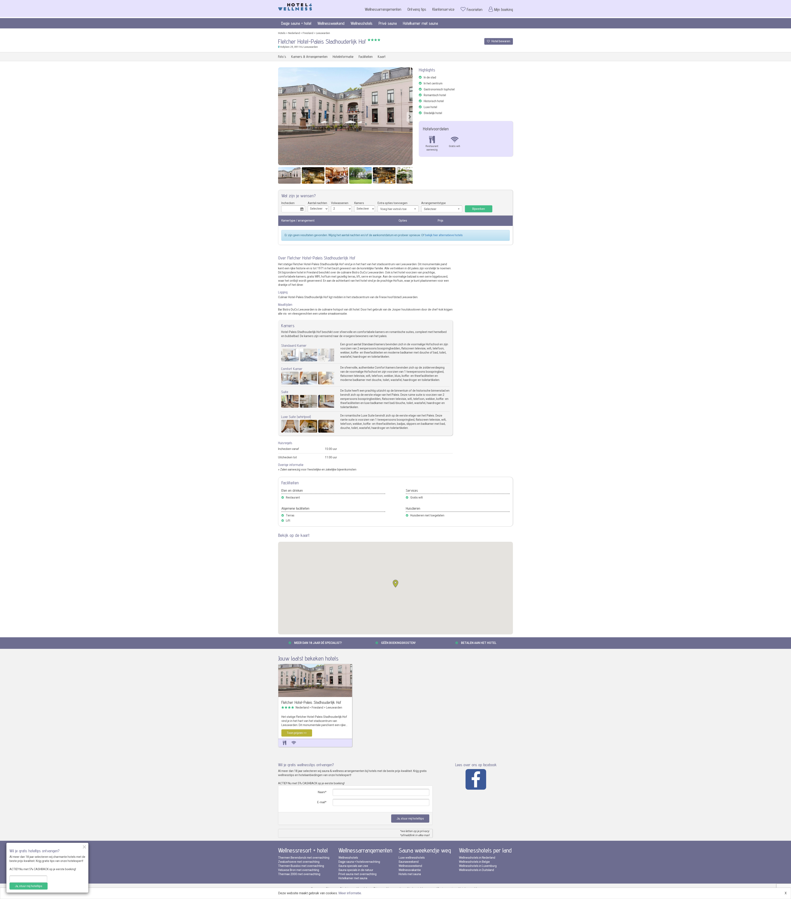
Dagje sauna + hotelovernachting (359, 862)
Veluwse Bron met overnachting (298, 870)
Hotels (282, 33)
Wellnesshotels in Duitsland (476, 870)
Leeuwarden (323, 33)
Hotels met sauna (410, 874)
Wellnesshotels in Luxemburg (478, 866)
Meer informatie (349, 893)
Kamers (359, 203)
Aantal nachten (317, 203)
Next (410, 117)
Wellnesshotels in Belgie (474, 862)
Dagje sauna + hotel (296, 23)
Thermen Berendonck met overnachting (303, 858)
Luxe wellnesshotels (412, 858)
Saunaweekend (409, 862)
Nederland (294, 33)
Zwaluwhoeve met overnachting (298, 862)
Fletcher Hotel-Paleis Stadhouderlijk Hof (311, 702)
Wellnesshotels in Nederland (477, 858)
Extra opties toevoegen (392, 203)
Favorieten (474, 9)
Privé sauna (388, 23)
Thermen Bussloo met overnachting (301, 866)
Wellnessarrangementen (383, 9)
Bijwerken (478, 209)
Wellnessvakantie (410, 870)
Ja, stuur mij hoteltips (410, 818)
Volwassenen (339, 203)
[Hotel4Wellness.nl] (295, 6)
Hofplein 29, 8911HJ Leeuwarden (299, 47)
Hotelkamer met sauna (420, 23)
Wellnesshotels (361, 23)
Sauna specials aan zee (353, 866)
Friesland (308, 33)
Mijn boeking (503, 9)
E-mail (321, 802)
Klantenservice (443, 9)
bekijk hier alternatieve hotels (444, 235)
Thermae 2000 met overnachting (299, 874)
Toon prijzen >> (297, 733)
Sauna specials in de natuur (355, 870)
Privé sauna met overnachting (357, 874)
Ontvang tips (416, 9)
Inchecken (288, 203)
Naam (321, 792)
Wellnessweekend (330, 23)
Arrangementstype (433, 203)
